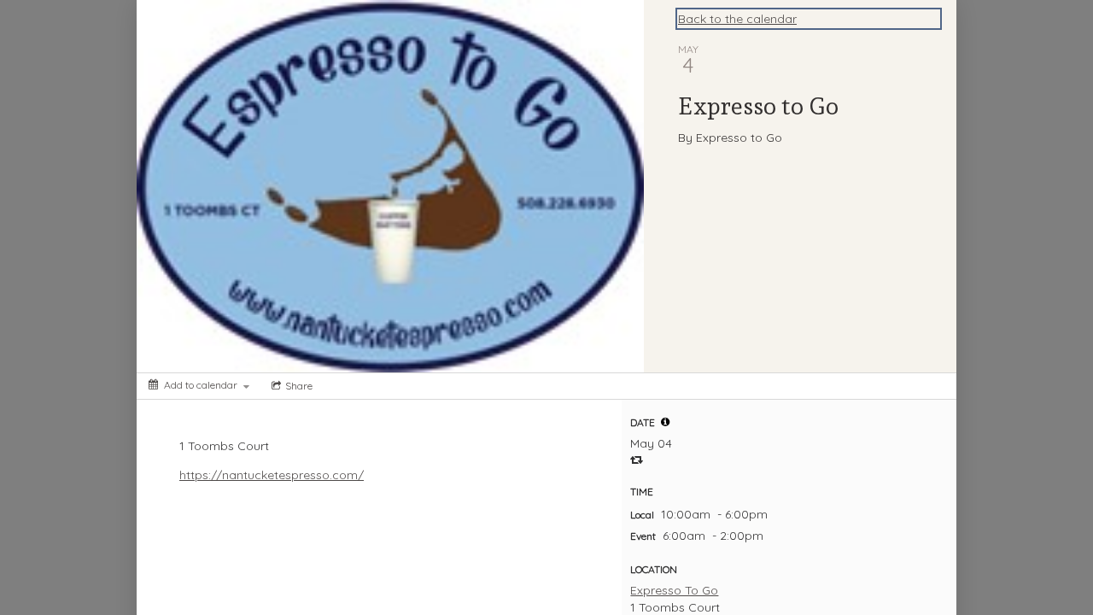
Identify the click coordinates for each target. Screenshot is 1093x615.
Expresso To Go (674, 590)
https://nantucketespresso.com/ (271, 475)
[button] (665, 422)
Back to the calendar (737, 18)
